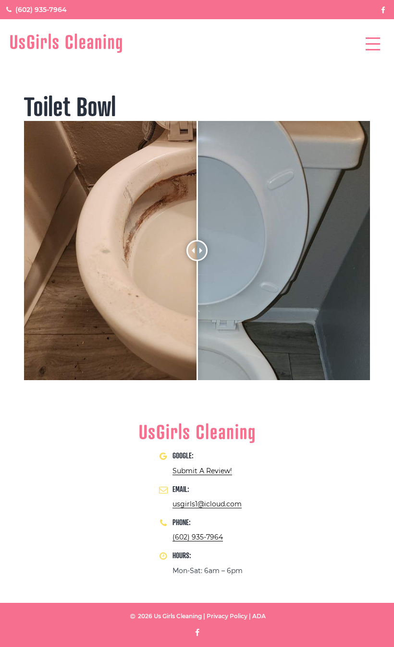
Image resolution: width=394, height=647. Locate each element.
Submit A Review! (202, 471)
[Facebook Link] (383, 9)
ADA (259, 616)
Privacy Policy (227, 616)
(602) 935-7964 (40, 9)
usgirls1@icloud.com (207, 504)
